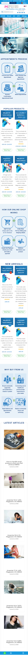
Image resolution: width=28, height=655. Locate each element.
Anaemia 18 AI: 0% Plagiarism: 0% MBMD (14, 536)
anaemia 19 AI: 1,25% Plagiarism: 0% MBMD (14, 500)
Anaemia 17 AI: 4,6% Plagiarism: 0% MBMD (14, 571)
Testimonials (21, 11)
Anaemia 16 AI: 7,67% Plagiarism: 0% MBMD (14, 606)
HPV (18, 16)
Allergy (24, 16)
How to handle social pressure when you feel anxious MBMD (14, 463)
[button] (14, 651)
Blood (9, 16)
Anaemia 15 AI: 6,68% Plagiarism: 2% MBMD (14, 641)
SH (14, 16)
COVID (3, 16)
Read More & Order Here (7, 150)
